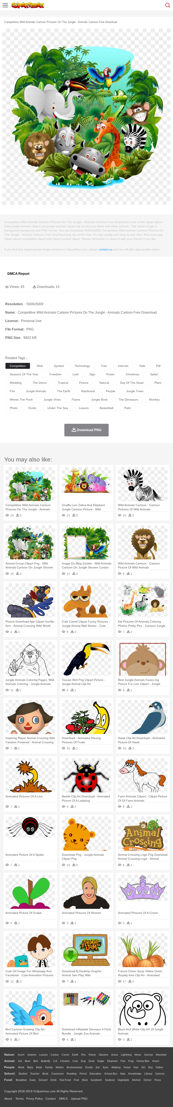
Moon (138, 1054)
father (159, 1067)
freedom (55, 374)
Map (122, 1073)
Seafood (110, 1080)
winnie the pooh (21, 399)
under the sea (57, 408)
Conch (65, 1054)
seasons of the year (24, 374)
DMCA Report (18, 273)
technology (82, 366)
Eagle (100, 1061)
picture (83, 382)
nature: (9, 1054)
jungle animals (36, 391)
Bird (35, 1061)
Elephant (112, 1061)
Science (160, 1073)
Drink (53, 1080)
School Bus (110, 1073)
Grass (114, 1054)
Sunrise (148, 1054)
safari (154, 374)
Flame (92, 1054)
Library (148, 1073)
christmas (132, 374)
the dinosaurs (128, 399)
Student (22, 1073)
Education (95, 1073)
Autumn (31, 1054)
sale (142, 366)
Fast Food (65, 1080)
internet (123, 366)
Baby (30, 1067)
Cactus (55, 1054)
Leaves (43, 1054)
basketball (106, 408)
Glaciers (103, 1054)
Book (45, 1073)
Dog (83, 1061)
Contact (50, 1098)
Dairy (33, 1080)
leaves (84, 408)
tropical (63, 382)
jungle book (99, 399)
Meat (85, 1080)
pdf (158, 366)
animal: (9, 1061)
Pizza (157, 1080)
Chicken (65, 1061)
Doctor (89, 1067)
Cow (75, 1061)
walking (116, 1067)
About (8, 1098)
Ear (98, 1067)
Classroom (57, 1073)
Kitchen (136, 1080)
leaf (75, 374)
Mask (21, 1067)
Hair (136, 1067)
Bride (39, 1067)
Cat (55, 1061)
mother (60, 1067)
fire (12, 391)
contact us (105, 249)
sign (92, 374)
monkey (154, 399)
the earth (63, 391)
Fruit (76, 1080)
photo (14, 408)
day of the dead (131, 382)
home (127, 1067)
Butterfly (45, 1061)
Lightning (126, 1054)
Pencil (83, 1073)
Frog (131, 1061)
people (110, 391)
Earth (75, 1054)
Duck (92, 1061)
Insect (155, 1061)
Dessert (43, 1080)
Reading (72, 1073)
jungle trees (134, 391)
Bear (27, 1061)
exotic (32, 408)
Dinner (147, 1080)
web (40, 366)
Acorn (21, 1054)
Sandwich (96, 1080)
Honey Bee (143, 1061)
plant (157, 382)
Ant (20, 1061)
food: (8, 1080)
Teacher (34, 1073)
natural (104, 382)
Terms (19, 1098)
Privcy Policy (34, 1098)
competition (18, 366)
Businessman (74, 1067)
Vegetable (123, 1080)
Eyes (105, 1067)
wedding (16, 382)
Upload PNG (79, 1098)
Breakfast (21, 1080)
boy (150, 1067)
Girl (143, 1067)
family (49, 1067)
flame (76, 399)
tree (104, 366)
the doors (39, 382)
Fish (122, 1061)
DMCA (63, 1098)
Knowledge (134, 1073)
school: (9, 1073)
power (110, 374)
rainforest (88, 391)
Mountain (161, 1054)
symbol (59, 366)
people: (9, 1067)
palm (127, 408)
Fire (83, 1054)
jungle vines (52, 399)
